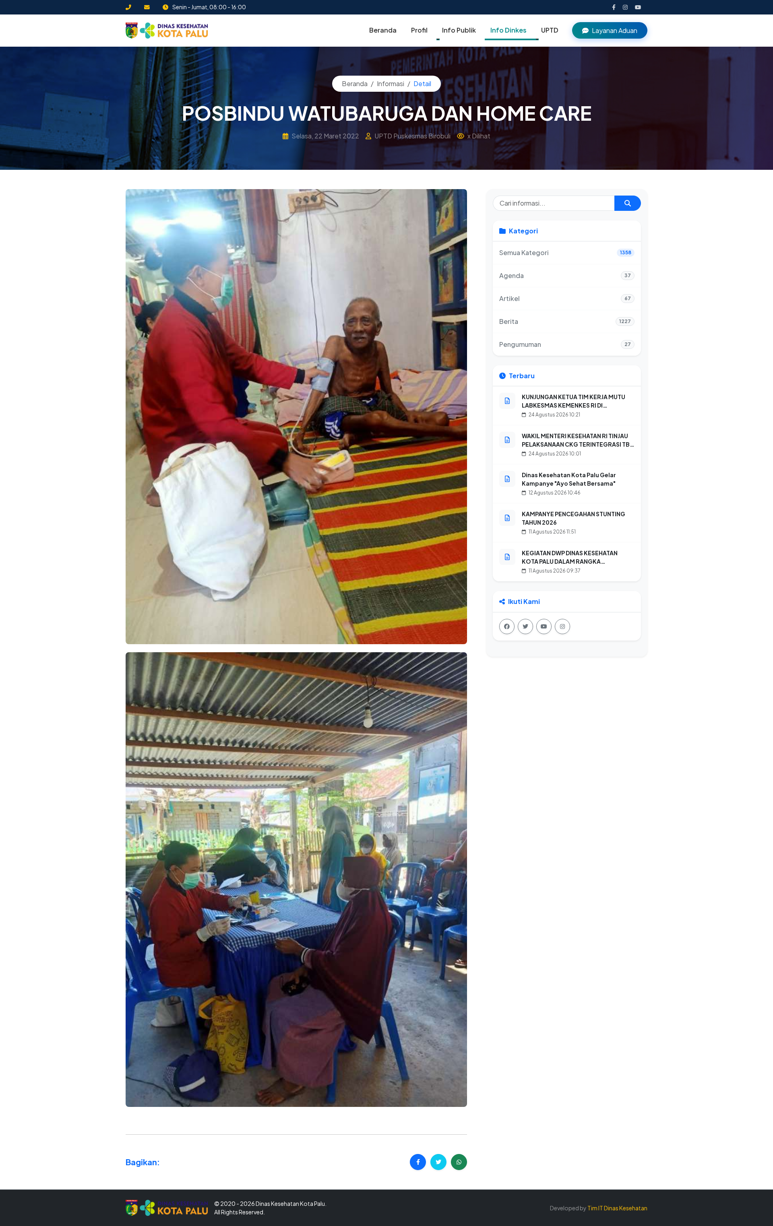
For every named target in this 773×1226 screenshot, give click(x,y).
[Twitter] (525, 626)
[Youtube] (544, 626)
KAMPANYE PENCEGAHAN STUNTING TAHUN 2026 (573, 518)
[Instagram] (562, 626)
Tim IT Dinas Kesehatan (617, 1208)
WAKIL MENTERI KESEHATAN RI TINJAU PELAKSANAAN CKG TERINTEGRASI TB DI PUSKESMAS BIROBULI (576, 444)
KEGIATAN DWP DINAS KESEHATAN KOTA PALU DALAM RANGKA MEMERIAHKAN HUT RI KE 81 (570, 561)
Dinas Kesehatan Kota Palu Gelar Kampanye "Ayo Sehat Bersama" (569, 479)
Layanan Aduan (614, 30)
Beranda (383, 30)
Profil (419, 30)
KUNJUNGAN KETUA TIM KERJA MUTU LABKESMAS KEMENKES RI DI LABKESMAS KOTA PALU (573, 405)
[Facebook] (507, 626)
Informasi (390, 83)
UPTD (549, 30)
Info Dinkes (508, 30)
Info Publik (459, 30)
